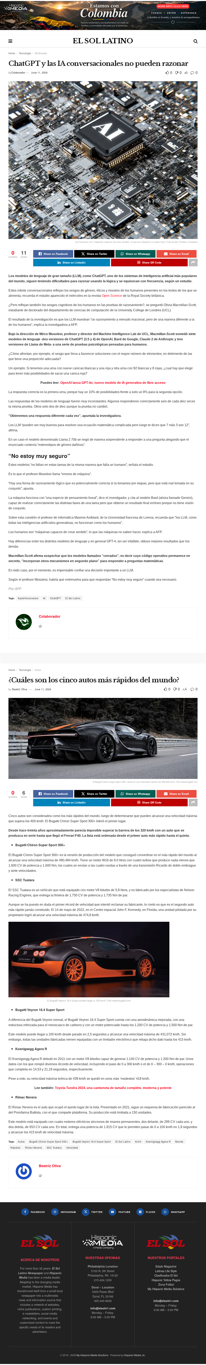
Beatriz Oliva (19, 689)
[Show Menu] (10, 41)
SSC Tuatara (54, 1147)
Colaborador (18, 72)
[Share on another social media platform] (193, 262)
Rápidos (15, 1147)
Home (11, 53)
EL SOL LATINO (103, 40)
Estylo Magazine (166, 1266)
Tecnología (25, 53)
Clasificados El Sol (166, 1275)
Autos (38, 670)
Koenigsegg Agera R (158, 1141)
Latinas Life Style (166, 1271)
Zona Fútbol (166, 1284)
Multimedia (41, 53)
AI (44, 598)
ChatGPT (55, 598)
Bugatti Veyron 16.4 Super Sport (92, 1141)
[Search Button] (196, 41)
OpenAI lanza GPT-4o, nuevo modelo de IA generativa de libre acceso (113, 382)
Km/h (138, 1141)
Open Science (112, 295)
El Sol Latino (73, 598)
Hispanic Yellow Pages (166, 1280)
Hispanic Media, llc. (134, 1355)
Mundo (179, 1141)
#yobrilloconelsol (28, 598)
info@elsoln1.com (102, 1308)
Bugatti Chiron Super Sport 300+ (48, 1141)
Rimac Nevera (33, 1147)
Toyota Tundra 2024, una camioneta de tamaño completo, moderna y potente (113, 1088)
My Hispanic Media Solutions (166, 1289)
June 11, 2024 (39, 72)
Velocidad (72, 1147)
